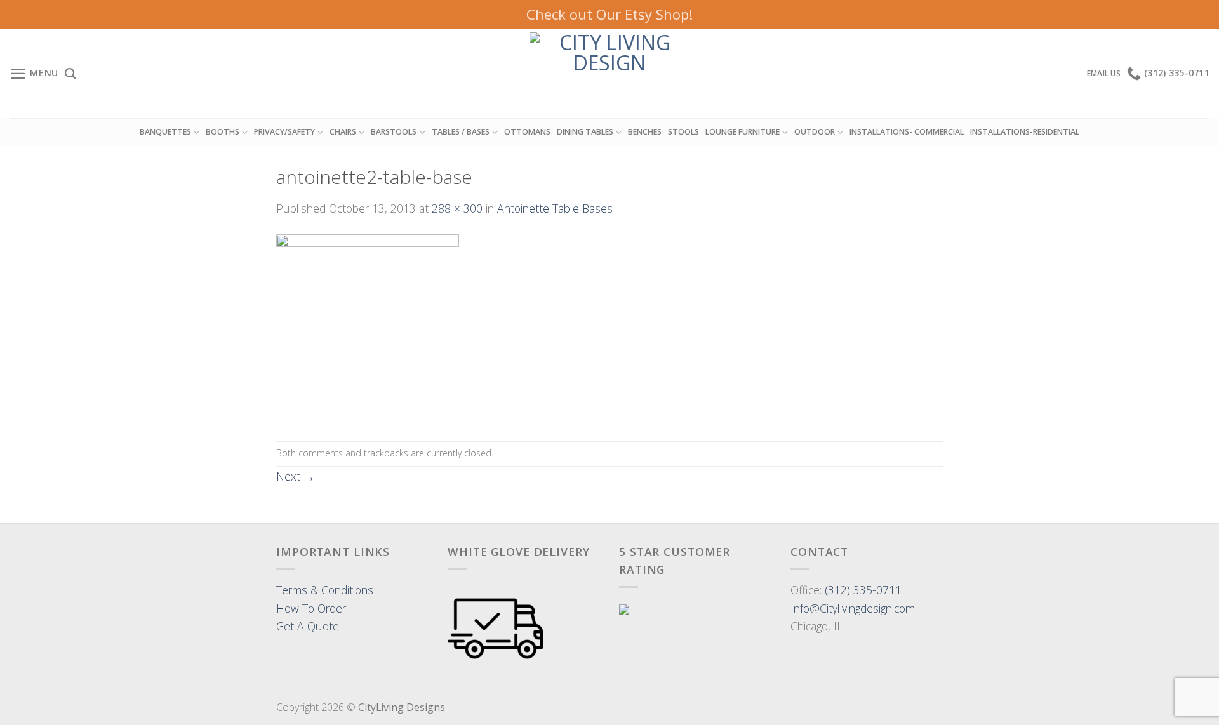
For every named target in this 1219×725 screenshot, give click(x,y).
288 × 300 (457, 208)
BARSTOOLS (393, 131)
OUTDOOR (814, 131)
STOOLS (683, 131)
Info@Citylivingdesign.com (852, 608)
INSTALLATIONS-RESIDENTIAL (1024, 131)
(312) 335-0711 (863, 589)
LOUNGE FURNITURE (742, 131)
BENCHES (645, 131)
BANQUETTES (165, 131)
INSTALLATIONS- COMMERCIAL (906, 131)
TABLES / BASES (461, 131)
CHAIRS (343, 131)
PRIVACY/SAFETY (284, 131)
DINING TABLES (585, 131)
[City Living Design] (610, 73)
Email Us (1104, 73)
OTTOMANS (527, 131)
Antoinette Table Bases (555, 208)
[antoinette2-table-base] (367, 327)
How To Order (311, 608)
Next (295, 476)
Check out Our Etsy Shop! (609, 13)
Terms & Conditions (324, 589)
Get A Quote (307, 626)
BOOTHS (222, 131)
